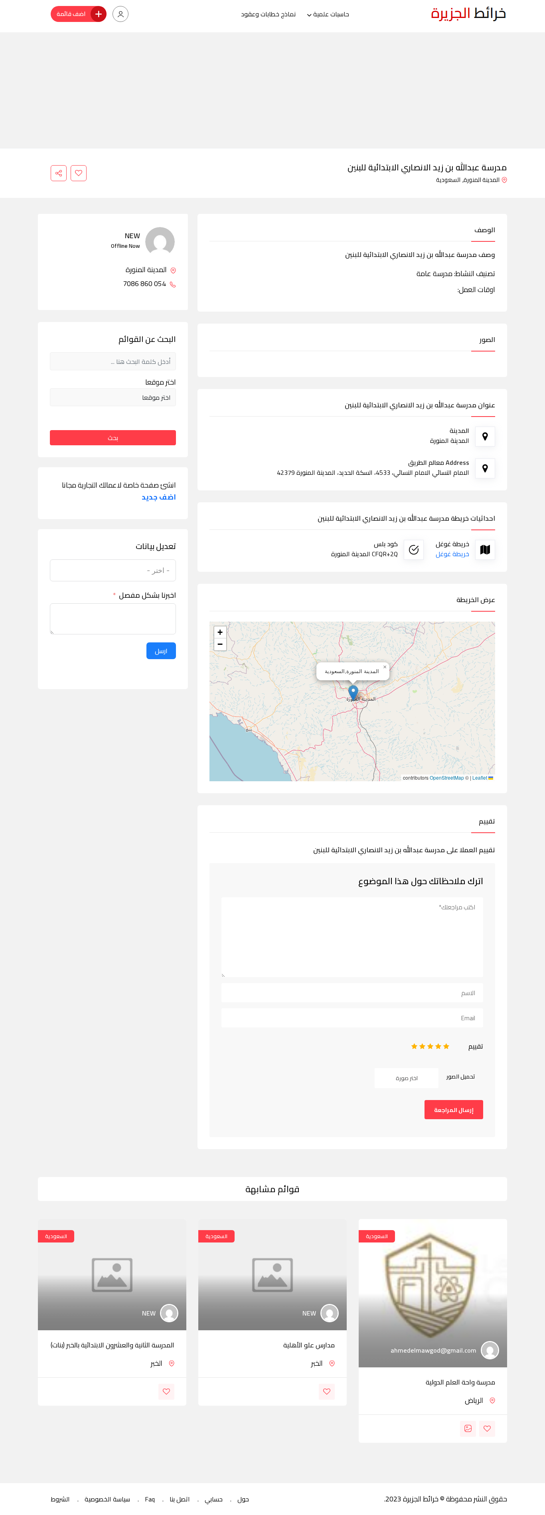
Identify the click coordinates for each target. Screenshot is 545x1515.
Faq (150, 1499)
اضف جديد (159, 497)
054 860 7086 (145, 284)
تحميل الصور (460, 1076)
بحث (113, 438)
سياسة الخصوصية (107, 1499)
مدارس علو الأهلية (309, 1345)
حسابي (214, 1499)
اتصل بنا (180, 1499)
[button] (353, 693)
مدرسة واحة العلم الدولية (460, 1382)
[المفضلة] (79, 173)
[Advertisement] (272, 88)
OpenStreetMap (447, 777)
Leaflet (480, 777)
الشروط (60, 1499)
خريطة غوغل (452, 554)
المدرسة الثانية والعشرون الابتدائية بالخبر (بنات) (112, 1345)
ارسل (161, 651)
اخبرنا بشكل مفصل (147, 595)
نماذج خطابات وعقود (268, 14)
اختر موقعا (160, 382)
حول (243, 1499)
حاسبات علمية (331, 14)
